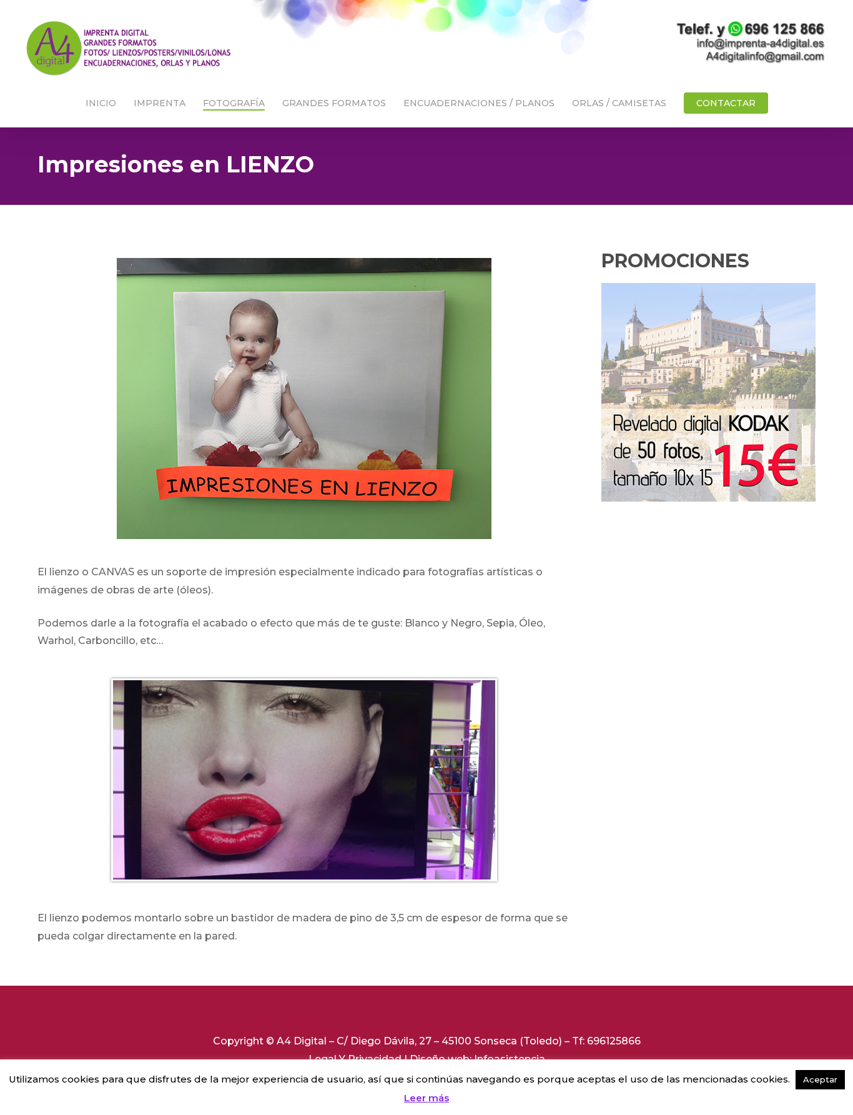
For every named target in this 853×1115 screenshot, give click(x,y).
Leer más (426, 1098)
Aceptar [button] (820, 1079)
